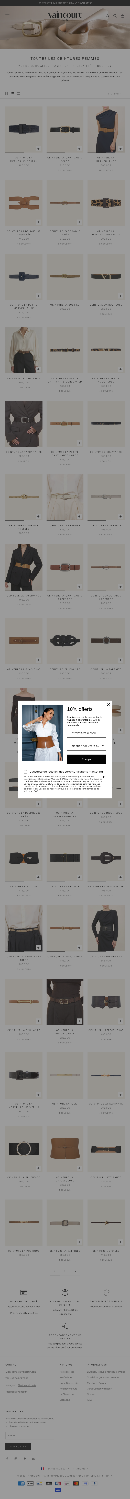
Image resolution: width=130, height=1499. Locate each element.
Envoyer (87, 759)
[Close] (108, 705)
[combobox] (86, 746)
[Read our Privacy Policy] (104, 777)
